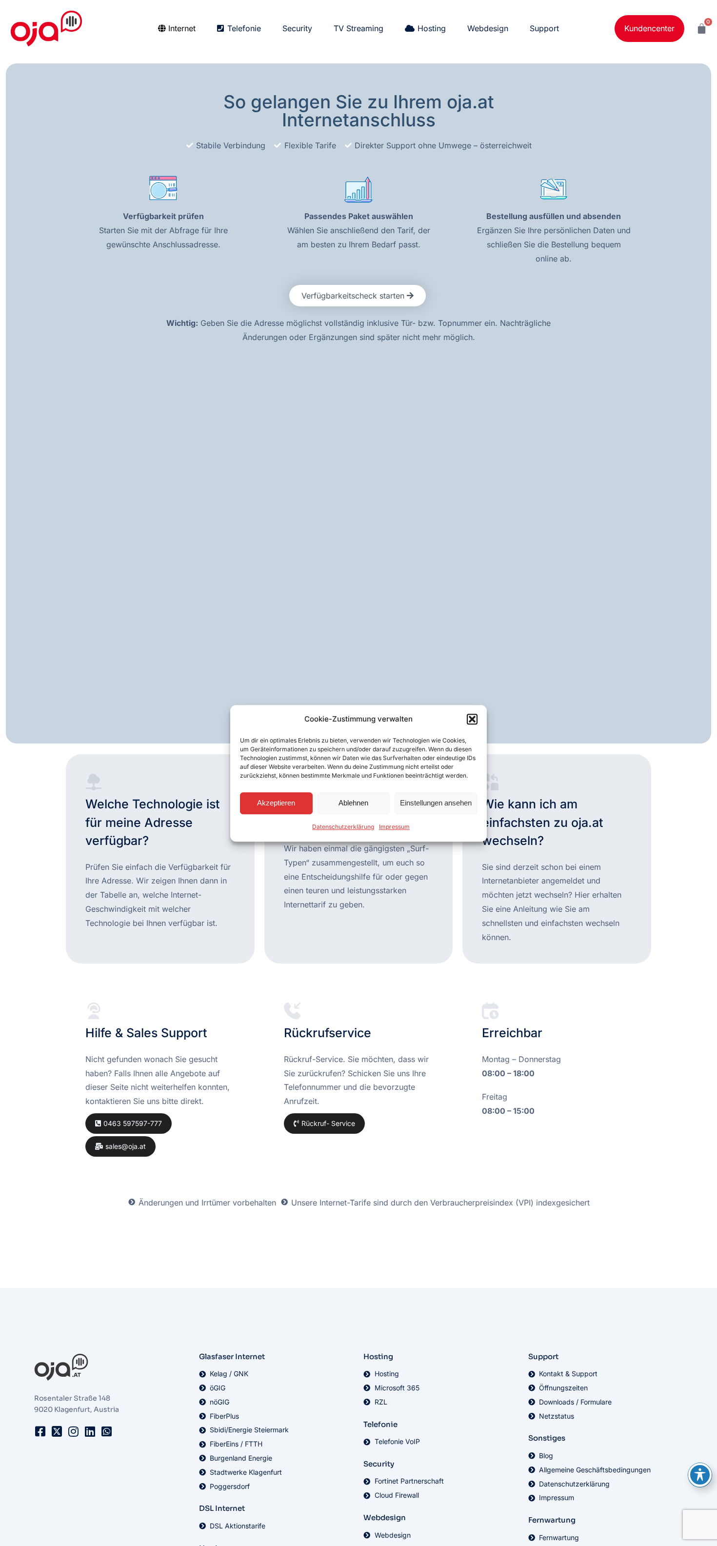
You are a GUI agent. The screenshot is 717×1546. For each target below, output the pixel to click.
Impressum (394, 826)
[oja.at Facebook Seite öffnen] (40, 1431)
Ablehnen (353, 803)
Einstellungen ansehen (436, 803)
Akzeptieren (276, 803)
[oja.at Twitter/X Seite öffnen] (56, 1431)
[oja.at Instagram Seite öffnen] (73, 1431)
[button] (472, 719)
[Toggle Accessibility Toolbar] (700, 1474)
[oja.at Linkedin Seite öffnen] (90, 1431)
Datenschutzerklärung (343, 826)
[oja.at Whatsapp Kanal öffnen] (106, 1431)
